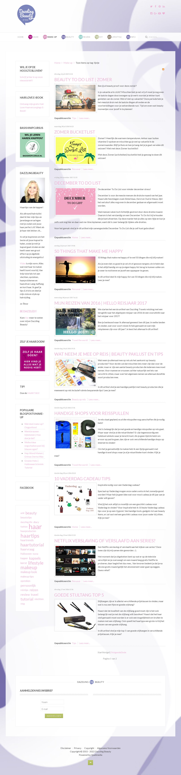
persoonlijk (28, 585)
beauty (31, 513)
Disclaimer (66, 748)
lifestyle (35, 563)
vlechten (39, 599)
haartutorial (32, 544)
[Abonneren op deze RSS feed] (163, 69)
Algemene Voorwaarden (108, 748)
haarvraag (27, 549)
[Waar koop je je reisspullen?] (75, 433)
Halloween (26, 553)
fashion (24, 526)
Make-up (68, 62)
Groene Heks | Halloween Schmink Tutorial (34, 464)
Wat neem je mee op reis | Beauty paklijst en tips (108, 353)
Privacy (77, 748)
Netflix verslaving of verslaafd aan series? (104, 540)
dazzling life (26, 522)
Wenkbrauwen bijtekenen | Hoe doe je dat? (32, 434)
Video (23, 263)
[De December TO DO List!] (75, 201)
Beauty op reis (79, 399)
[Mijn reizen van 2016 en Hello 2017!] (75, 321)
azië (22, 513)
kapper (24, 558)
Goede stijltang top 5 (79, 594)
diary (36, 522)
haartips (30, 535)
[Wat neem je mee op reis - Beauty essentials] (75, 372)
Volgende (116, 652)
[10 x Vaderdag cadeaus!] (75, 498)
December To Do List (77, 182)
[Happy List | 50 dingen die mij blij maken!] (75, 269)
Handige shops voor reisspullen (91, 413)
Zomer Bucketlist (74, 131)
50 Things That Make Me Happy (88, 251)
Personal (76, 169)
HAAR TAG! (33, 393)
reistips (24, 589)
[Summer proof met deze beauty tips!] (75, 97)
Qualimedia (96, 754)
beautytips (26, 517)
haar (35, 526)
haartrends (27, 540)
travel (34, 594)
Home (21, 37)
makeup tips (27, 576)
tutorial (27, 599)
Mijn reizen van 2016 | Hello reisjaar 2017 (100, 302)
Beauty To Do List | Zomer (83, 79)
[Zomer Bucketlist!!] (75, 150)
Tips (74, 118)
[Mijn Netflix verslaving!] (75, 560)
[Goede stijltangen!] (75, 614)
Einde (123, 652)
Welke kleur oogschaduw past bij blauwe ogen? (34, 445)
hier (27, 317)
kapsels (35, 558)
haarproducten (28, 531)
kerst (24, 563)
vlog (23, 603)
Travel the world (80, 340)
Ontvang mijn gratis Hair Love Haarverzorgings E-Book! (32, 107)
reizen (34, 590)
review (25, 594)
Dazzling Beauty (103, 751)
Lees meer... (84, 118)
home (35, 553)
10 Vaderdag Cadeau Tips (82, 478)
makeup (29, 567)
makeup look (29, 572)
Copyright (89, 748)
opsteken (25, 580)
